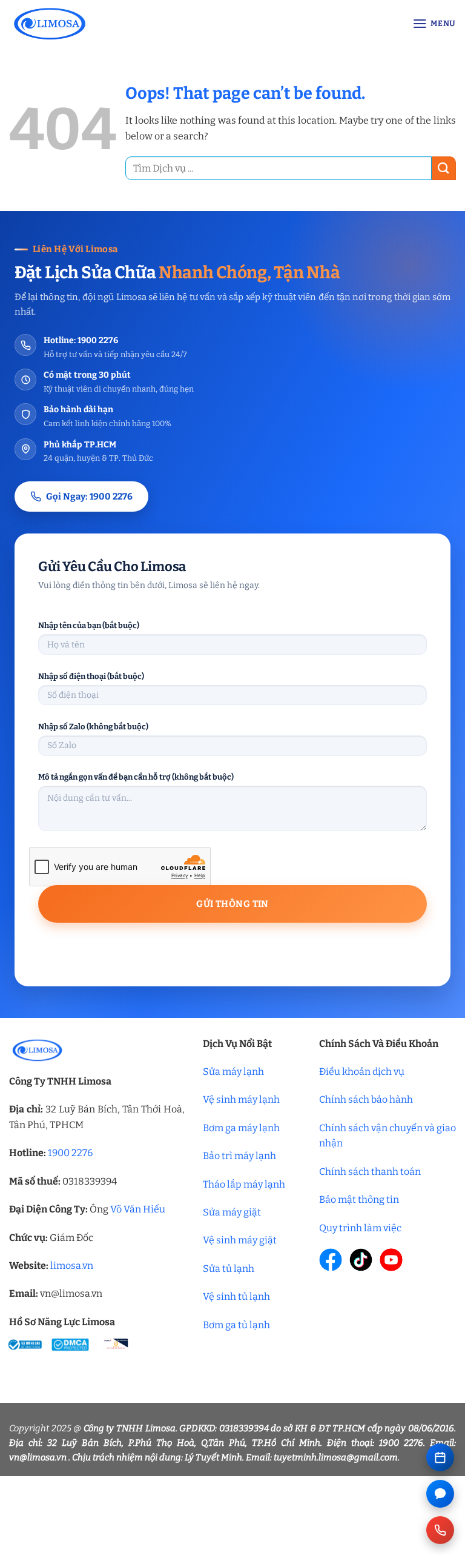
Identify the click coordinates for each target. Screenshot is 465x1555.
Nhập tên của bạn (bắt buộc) (88, 625)
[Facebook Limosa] (330, 1259)
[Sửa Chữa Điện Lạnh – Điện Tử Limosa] (109, 23)
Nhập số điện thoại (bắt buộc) (91, 676)
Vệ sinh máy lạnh (241, 1099)
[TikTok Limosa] (360, 1259)
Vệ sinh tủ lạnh (236, 1296)
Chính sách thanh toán (370, 1171)
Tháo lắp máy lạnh (244, 1184)
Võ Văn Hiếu (137, 1209)
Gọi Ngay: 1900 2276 (89, 496)
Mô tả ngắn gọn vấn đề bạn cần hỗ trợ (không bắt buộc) (136, 776)
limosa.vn (71, 1265)
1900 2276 (70, 1153)
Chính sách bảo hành (366, 1099)
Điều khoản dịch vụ (361, 1071)
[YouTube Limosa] (391, 1259)
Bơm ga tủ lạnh (236, 1325)
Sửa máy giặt (232, 1212)
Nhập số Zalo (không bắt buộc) (93, 726)
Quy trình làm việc (360, 1228)
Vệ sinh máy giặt (240, 1240)
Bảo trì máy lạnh (239, 1156)
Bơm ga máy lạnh (241, 1128)
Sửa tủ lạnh (228, 1268)
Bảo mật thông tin (359, 1199)
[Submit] (444, 168)
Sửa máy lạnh (233, 1071)
